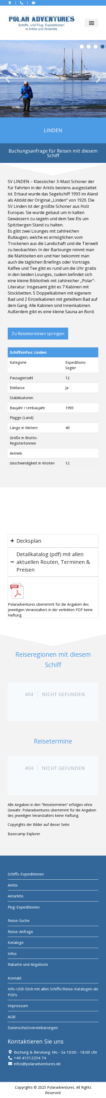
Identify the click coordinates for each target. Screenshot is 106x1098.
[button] (91, 23)
